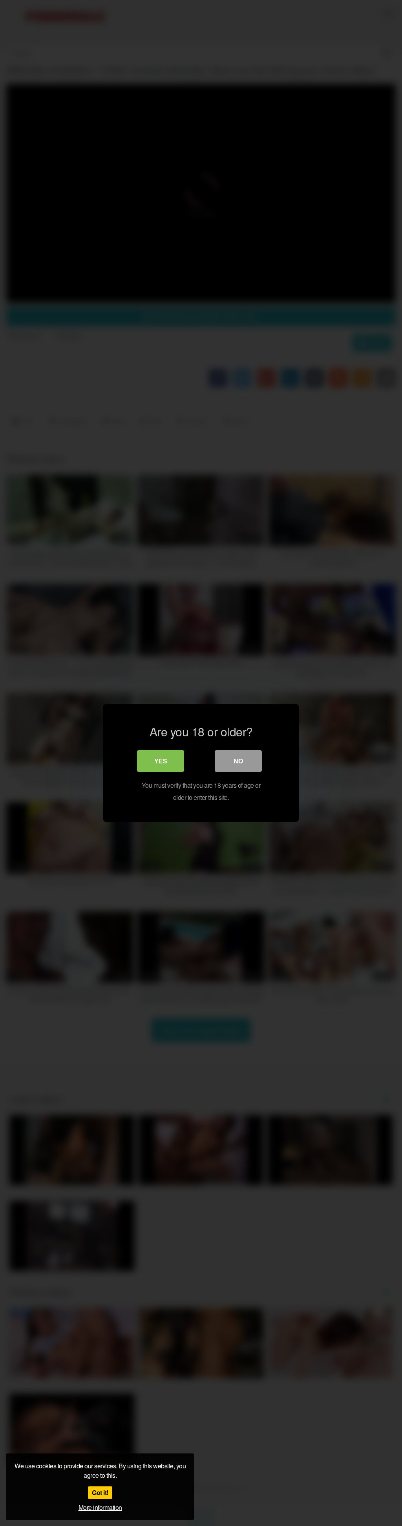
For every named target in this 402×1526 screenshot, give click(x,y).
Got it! (100, 1492)
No (238, 760)
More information (100, 1507)
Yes (160, 760)
